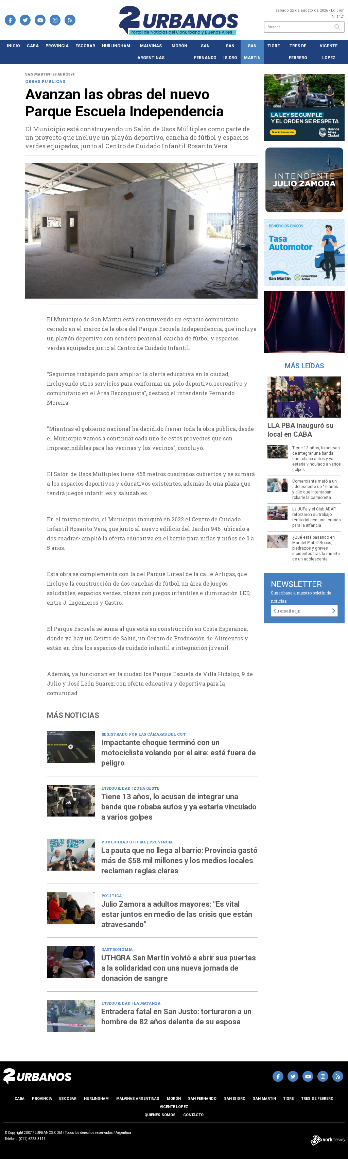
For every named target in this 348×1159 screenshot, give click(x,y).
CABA (33, 46)
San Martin (252, 52)
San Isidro (230, 52)
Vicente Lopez (328, 52)
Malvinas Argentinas (150, 52)
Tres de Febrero (298, 52)
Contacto (193, 1115)
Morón (179, 46)
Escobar (85, 46)
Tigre (273, 46)
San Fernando (205, 52)
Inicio (13, 46)
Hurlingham (116, 46)
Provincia (57, 46)
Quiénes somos (160, 1115)
